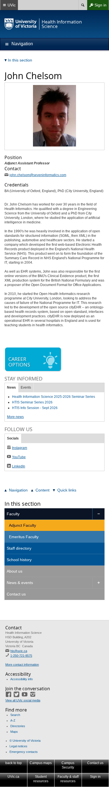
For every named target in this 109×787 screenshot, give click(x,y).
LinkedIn (18, 466)
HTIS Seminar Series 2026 (32, 402)
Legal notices (18, 746)
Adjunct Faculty (22, 525)
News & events (20, 582)
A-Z (12, 720)
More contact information (22, 664)
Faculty (13, 514)
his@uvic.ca (18, 651)
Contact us (16, 594)
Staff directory (19, 548)
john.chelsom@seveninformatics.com (38, 175)
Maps (14, 731)
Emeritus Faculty (24, 537)
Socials (13, 438)
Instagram (19, 448)
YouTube (19, 457)
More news (15, 417)
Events (26, 387)
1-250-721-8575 (21, 655)
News (11, 387)
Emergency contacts (24, 751)
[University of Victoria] (20, 24)
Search (15, 715)
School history (19, 559)
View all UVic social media (22, 700)
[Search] (82, 5)
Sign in (96, 6)
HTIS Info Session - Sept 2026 (35, 408)
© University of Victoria (25, 740)
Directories (17, 726)
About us (14, 571)
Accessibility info (21, 679)
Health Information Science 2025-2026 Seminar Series (53, 397)
